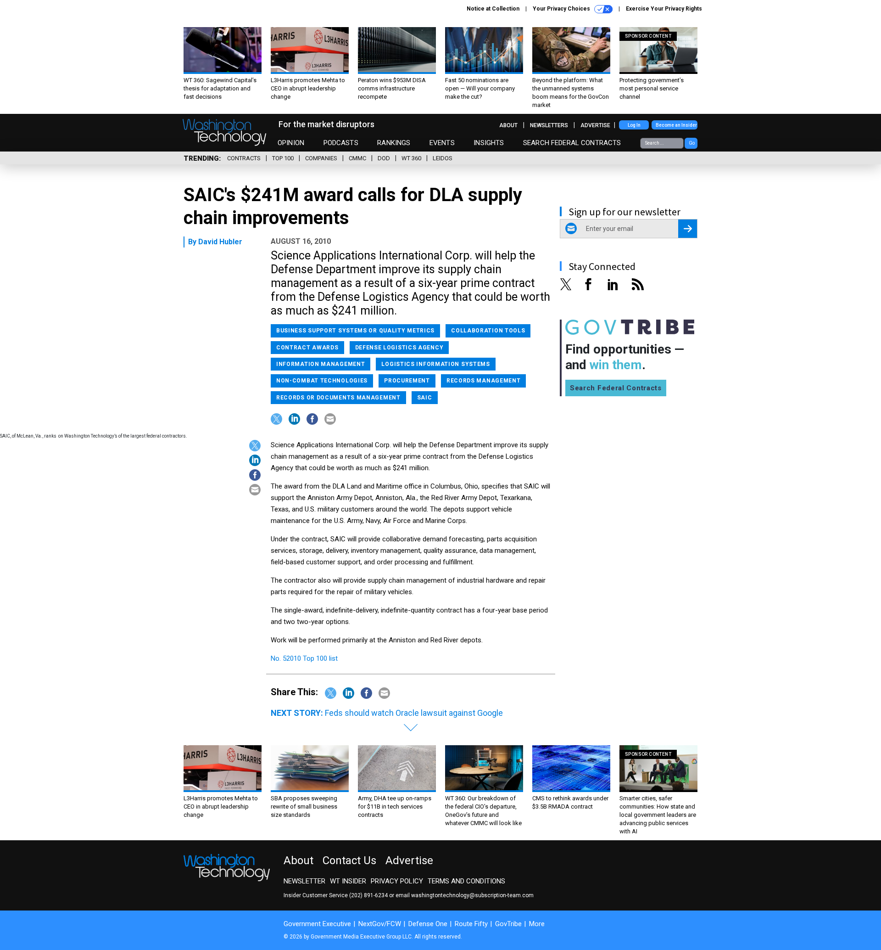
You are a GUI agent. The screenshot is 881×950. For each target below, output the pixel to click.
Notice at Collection (493, 9)
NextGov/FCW (379, 924)
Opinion (291, 143)
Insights (489, 143)
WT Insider (348, 881)
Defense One (427, 924)
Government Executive (317, 924)
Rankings (393, 143)
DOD (384, 158)
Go (692, 143)
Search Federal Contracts (572, 143)
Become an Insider (676, 125)
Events (442, 143)
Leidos (442, 158)
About (508, 125)
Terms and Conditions (466, 881)
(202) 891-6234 (368, 895)
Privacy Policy (397, 881)
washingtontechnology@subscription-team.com (472, 895)
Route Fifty (471, 924)
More (537, 924)
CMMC (357, 158)
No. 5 (278, 658)
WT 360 (411, 158)
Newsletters (549, 125)
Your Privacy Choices (562, 9)
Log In (634, 125)
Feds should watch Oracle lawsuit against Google (414, 713)
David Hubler (220, 241)
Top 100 (283, 158)
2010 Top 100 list (312, 658)
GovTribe (508, 924)
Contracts (244, 158)
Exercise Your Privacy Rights (664, 9)
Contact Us (349, 860)
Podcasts (340, 143)
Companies (321, 158)
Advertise (595, 125)
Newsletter (304, 881)
